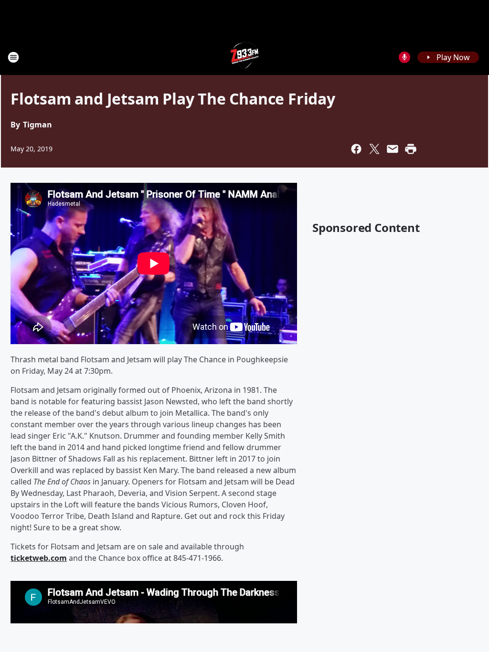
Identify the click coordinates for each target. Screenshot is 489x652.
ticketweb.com (39, 558)
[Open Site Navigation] (13, 57)
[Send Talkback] (404, 57)
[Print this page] (410, 149)
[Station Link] (245, 57)
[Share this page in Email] (392, 149)
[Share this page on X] (374, 149)
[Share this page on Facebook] (356, 149)
